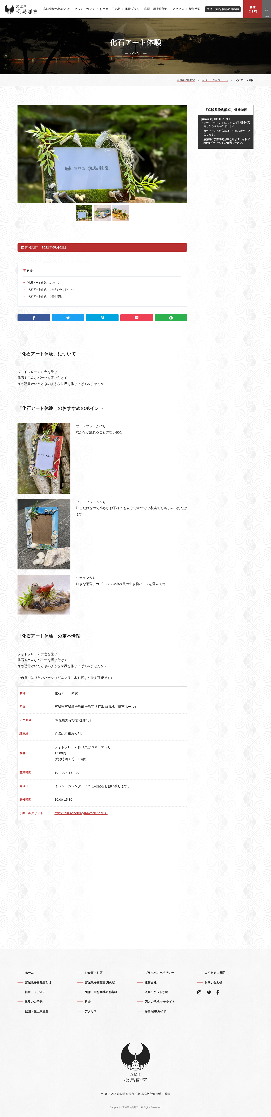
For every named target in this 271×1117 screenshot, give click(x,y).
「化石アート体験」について (42, 282)
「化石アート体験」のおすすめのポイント (50, 289)
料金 (88, 1001)
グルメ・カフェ (84, 9)
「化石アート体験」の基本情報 (43, 296)
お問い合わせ (213, 982)
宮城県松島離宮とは (56, 9)
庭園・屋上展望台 (156, 9)
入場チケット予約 (156, 992)
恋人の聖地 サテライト (160, 1001)
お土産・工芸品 (110, 9)
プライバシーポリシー (159, 972)
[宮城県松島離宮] (21, 9)
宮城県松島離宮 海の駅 (100, 982)
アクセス (178, 9)
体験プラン (132, 9)
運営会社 (151, 982)
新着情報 (195, 9)
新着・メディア (35, 992)
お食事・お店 (94, 972)
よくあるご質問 (215, 972)
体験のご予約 (34, 1001)
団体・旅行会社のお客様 (223, 9)
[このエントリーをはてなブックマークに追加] (102, 317)
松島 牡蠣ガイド (155, 1011)
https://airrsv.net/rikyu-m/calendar (79, 813)
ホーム (29, 972)
